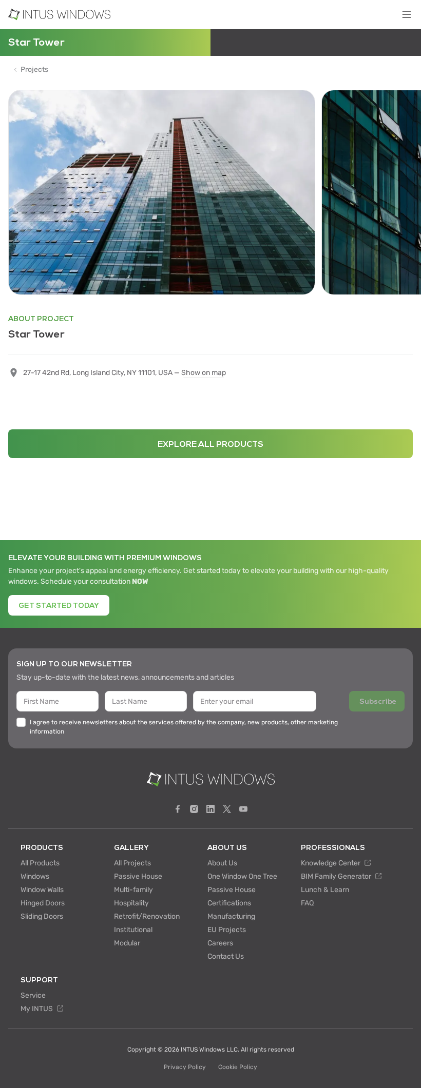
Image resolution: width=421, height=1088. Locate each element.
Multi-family (133, 889)
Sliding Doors (42, 916)
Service (33, 995)
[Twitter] (227, 809)
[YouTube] (243, 809)
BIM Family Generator (337, 876)
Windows (35, 876)
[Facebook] (178, 809)
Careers (220, 943)
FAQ (307, 903)
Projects (34, 69)
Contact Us (225, 956)
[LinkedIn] (210, 809)
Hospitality (131, 903)
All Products (40, 863)
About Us (222, 863)
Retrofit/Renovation (147, 916)
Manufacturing (231, 916)
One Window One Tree (242, 876)
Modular (127, 943)
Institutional (133, 929)
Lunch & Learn (325, 889)
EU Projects (226, 929)
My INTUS (37, 1008)
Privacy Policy (185, 1067)
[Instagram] (194, 809)
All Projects (132, 863)
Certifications (229, 903)
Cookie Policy (237, 1067)
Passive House (138, 876)
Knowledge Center (331, 863)
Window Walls (42, 889)
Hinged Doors (43, 903)
